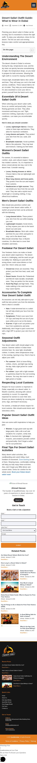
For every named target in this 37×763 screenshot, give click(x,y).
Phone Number (9, 728)
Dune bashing (24, 460)
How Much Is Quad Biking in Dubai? (23, 683)
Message (3, 534)
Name (3, 513)
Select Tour (4, 527)
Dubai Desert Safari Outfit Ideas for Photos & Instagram (28, 572)
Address (7, 718)
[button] (33, 5)
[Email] (3, 724)
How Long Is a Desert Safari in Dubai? (14, 563)
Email (2, 520)
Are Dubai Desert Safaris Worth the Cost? (15, 555)
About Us (18, 500)
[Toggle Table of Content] (31, 50)
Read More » (4, 559)
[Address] (3, 719)
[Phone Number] (3, 729)
